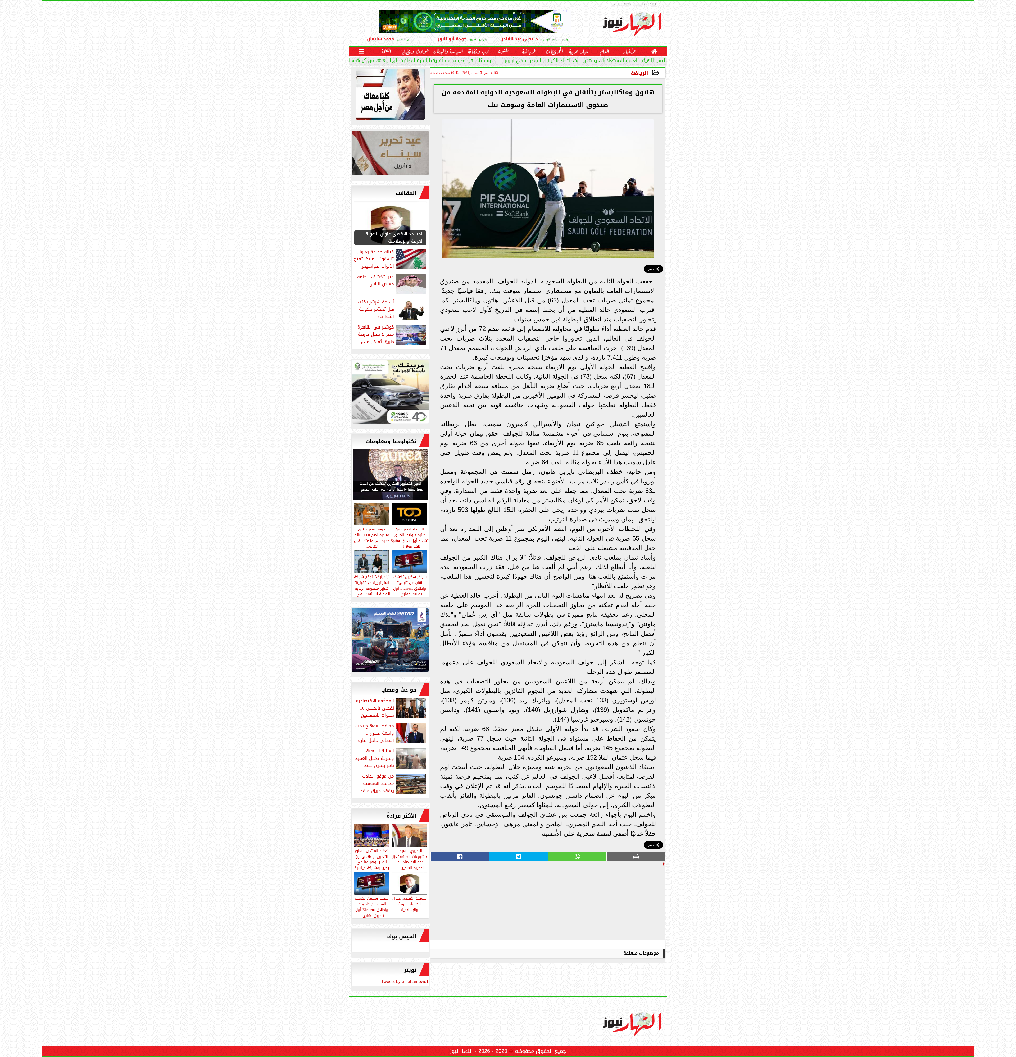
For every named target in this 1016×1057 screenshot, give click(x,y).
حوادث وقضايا (398, 690)
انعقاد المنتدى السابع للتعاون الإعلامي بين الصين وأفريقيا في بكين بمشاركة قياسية (372, 859)
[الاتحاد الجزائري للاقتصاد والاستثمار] (390, 154)
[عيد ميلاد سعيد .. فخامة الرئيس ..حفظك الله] (390, 96)
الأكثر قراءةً (401, 815)
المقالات (406, 193)
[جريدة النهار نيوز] (390, 393)
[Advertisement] (625, 903)
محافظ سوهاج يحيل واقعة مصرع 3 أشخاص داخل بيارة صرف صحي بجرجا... (391, 733)
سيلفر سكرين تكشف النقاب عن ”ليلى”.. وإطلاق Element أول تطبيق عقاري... (371, 906)
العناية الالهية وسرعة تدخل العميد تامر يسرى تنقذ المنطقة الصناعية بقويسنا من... (391, 758)
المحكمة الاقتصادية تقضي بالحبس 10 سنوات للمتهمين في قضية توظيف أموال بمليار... (391, 708)
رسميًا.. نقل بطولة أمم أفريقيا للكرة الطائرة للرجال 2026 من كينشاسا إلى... (413, 61)
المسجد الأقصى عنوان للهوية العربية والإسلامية (410, 904)
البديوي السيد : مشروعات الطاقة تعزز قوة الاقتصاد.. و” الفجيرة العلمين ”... (410, 859)
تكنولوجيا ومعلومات (390, 441)
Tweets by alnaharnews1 (405, 981)
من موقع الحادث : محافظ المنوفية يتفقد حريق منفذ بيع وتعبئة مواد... (393, 783)
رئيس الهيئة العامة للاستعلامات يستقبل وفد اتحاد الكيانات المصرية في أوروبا (585, 61)
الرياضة (639, 73)
